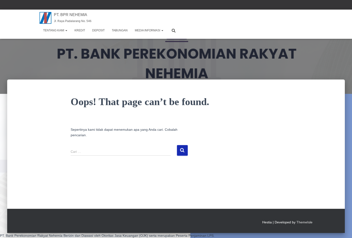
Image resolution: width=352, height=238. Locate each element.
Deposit (98, 30)
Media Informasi (148, 30)
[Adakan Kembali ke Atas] (342, 228)
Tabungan (120, 30)
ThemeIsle (304, 222)
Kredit (79, 30)
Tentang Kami (54, 30)
